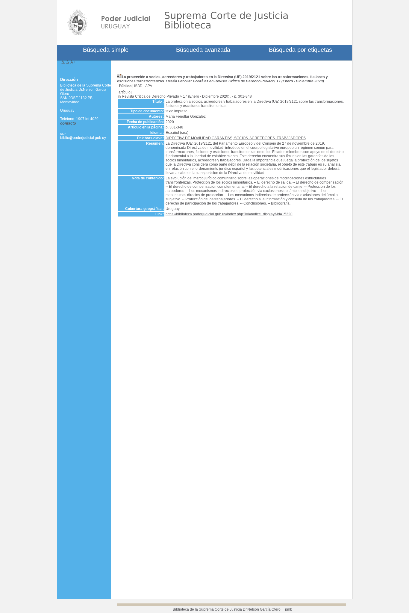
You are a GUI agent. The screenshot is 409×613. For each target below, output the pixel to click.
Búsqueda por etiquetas (300, 49)
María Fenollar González (188, 81)
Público (125, 86)
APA (148, 86)
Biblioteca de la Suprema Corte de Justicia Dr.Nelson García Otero (227, 609)
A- (63, 61)
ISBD (138, 86)
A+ (72, 62)
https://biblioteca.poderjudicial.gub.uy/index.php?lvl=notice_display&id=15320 (229, 214)
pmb (288, 609)
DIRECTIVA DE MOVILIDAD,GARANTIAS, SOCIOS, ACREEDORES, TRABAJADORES (236, 138)
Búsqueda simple (105, 49)
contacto (68, 123)
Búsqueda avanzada (203, 49)
